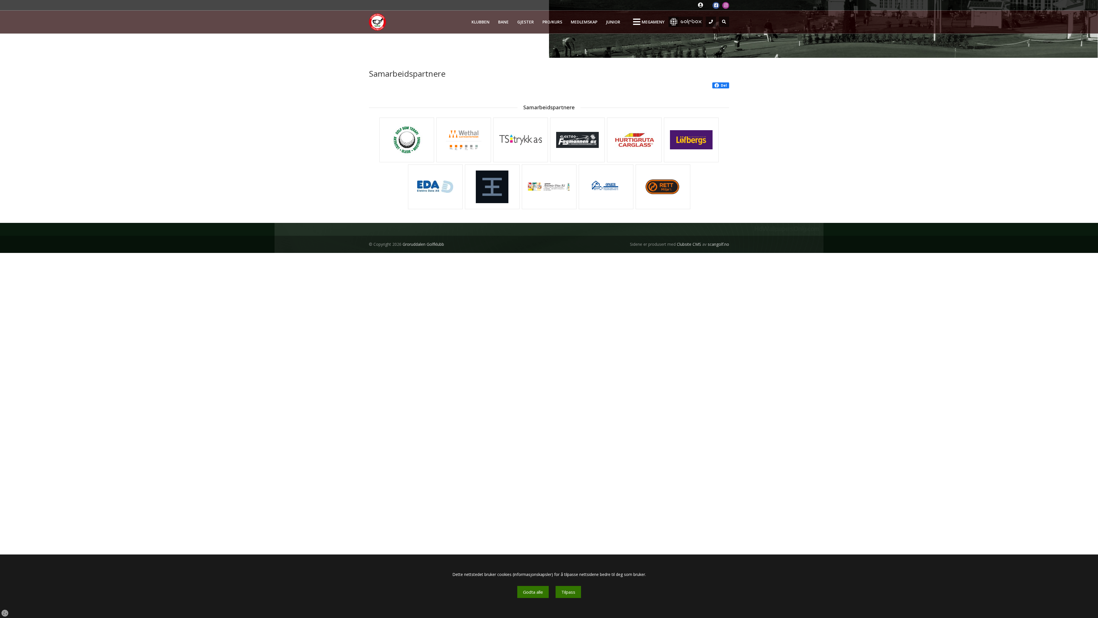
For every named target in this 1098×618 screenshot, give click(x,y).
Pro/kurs (552, 22)
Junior (613, 22)
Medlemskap (584, 22)
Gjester (525, 22)
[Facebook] (716, 5)
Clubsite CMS (689, 244)
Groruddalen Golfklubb (423, 244)
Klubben (481, 22)
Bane (503, 22)
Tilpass (568, 592)
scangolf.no (718, 244)
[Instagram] (725, 5)
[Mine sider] (702, 5)
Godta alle (533, 592)
